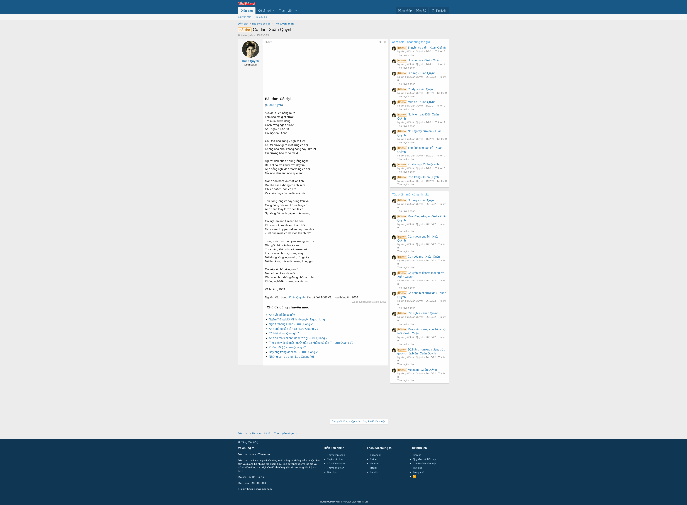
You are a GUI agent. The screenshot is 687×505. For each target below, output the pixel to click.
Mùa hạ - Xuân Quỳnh (416, 101)
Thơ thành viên (335, 467)
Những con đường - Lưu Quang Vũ (291, 356)
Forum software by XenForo (343, 502)
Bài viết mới (244, 16)
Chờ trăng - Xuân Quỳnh (418, 177)
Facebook (375, 454)
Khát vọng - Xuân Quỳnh (418, 164)
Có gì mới (264, 10)
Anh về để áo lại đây (282, 314)
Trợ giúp (417, 467)
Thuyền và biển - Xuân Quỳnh (421, 47)
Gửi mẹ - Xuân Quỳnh (416, 73)
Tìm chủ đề (260, 16)
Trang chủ (418, 472)
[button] (273, 10)
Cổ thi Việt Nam (336, 463)
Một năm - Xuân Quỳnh (417, 369)
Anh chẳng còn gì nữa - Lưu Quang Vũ (293, 328)
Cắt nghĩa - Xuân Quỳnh (418, 313)
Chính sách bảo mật (424, 463)
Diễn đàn (247, 10)
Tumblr (374, 472)
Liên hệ (417, 454)
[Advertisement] (325, 69)
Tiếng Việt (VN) (249, 442)
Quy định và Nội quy (424, 459)
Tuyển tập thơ (335, 459)
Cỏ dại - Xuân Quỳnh (416, 89)
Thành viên (286, 10)
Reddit (373, 467)
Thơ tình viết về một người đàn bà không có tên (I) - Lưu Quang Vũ (311, 342)
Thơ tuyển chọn (406, 55)
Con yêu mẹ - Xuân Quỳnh (419, 256)
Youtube (374, 463)
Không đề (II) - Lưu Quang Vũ (287, 347)
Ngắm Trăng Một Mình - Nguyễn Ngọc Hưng (297, 319)
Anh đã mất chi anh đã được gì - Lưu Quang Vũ (299, 338)
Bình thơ (332, 472)
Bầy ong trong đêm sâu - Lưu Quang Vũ (294, 352)
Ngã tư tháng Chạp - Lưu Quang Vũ (291, 324)
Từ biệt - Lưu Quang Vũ (284, 333)
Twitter (373, 459)
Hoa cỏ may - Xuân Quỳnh (419, 60)
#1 (385, 42)
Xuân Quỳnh (248, 35)
